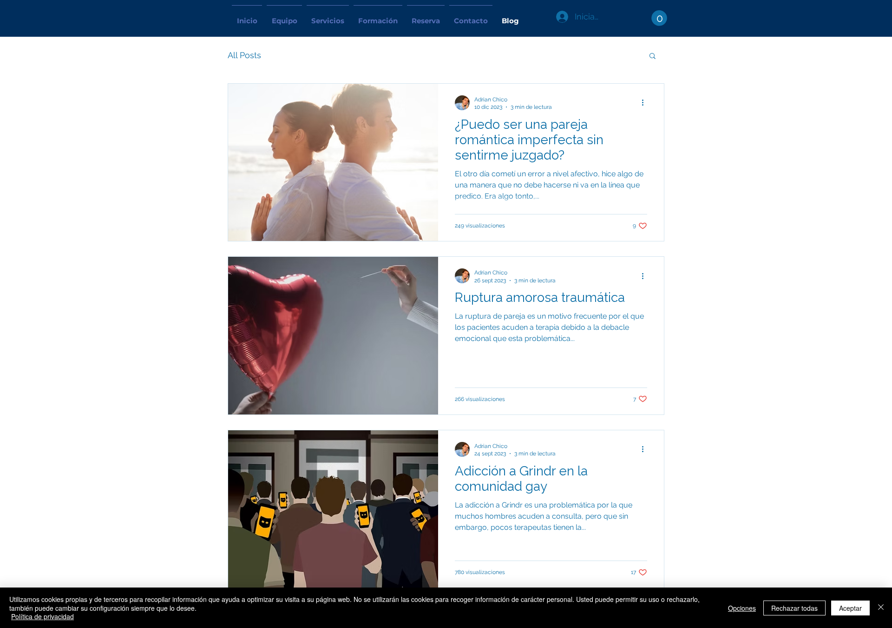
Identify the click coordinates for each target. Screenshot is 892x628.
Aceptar (850, 608)
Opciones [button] (742, 608)
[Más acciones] (645, 102)
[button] (659, 18)
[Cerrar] (880, 608)
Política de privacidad (42, 616)
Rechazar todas (794, 608)
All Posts (244, 55)
